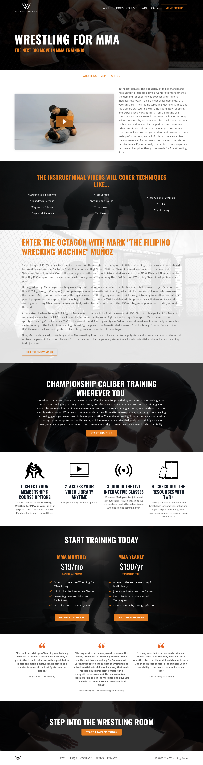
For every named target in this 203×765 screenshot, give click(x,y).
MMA (103, 75)
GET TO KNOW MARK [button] (39, 352)
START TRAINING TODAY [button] (101, 732)
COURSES (131, 8)
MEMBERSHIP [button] (174, 8)
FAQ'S (73, 758)
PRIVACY (112, 758)
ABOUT (107, 8)
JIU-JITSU (115, 75)
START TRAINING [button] (101, 433)
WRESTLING (90, 75)
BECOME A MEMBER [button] (72, 617)
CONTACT (86, 758)
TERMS (100, 758)
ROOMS (119, 8)
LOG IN (154, 8)
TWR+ (143, 8)
